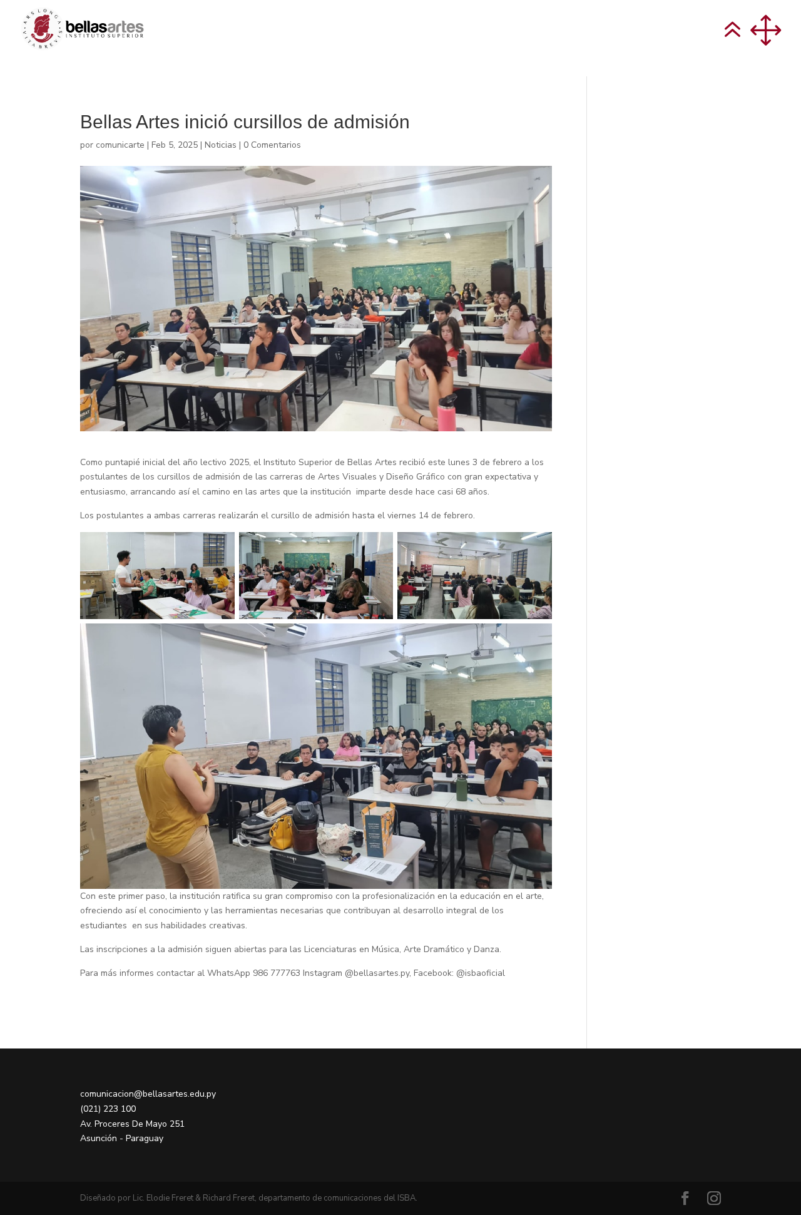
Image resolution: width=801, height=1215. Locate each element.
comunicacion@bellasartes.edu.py (148, 1094)
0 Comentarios (272, 145)
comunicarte (120, 145)
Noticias (221, 145)
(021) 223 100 (108, 1109)
